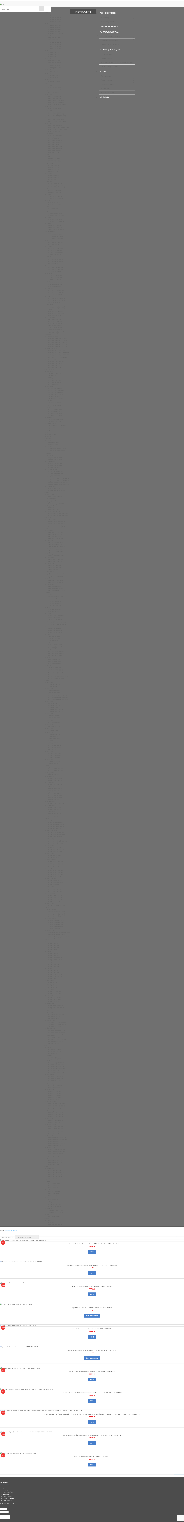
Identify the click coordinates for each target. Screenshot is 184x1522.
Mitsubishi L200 (51, 360)
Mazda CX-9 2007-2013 (54, 997)
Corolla (49, 613)
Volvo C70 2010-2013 (54, 692)
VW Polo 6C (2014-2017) (55, 415)
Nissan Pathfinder (52, 830)
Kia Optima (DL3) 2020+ (54, 1059)
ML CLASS (50, 310)
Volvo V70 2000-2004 (54, 734)
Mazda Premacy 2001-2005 (56, 1007)
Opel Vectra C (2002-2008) (55, 577)
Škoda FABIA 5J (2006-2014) (55, 1017)
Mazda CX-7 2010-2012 (54, 993)
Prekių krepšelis (7, 1496)
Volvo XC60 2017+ (53, 750)
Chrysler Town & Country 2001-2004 (58, 481)
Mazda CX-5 (50, 984)
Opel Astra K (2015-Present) (56, 538)
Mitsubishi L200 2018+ (54, 367)
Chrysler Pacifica (52, 469)
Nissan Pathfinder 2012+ (55, 836)
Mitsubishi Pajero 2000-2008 (56, 350)
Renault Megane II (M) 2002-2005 (57, 1138)
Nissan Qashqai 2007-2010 (56, 823)
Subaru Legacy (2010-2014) (56, 922)
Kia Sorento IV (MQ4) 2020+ (56, 1072)
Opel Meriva (50, 557)
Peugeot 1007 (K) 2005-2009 (56, 803)
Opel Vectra (50, 575)
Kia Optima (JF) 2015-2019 (55, 1057)
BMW (47, 83)
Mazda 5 (49, 963)
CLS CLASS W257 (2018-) (55, 302)
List (182, 1237)
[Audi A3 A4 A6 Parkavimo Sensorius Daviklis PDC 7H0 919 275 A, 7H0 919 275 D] (23, 1240)
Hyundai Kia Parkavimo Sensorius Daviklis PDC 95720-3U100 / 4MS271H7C (92, 1350)
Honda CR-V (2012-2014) (55, 1174)
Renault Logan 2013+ (54, 1122)
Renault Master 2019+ (54, 1134)
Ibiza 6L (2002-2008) (53, 1186)
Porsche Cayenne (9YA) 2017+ (56, 527)
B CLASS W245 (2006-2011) (55, 242)
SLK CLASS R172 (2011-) (55, 294)
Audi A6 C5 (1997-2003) (54, 43)
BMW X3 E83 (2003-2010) (55, 143)
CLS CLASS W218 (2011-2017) (56, 300)
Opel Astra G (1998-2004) (55, 532)
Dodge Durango (51, 502)
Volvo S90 (50, 721)
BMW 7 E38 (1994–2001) (55, 125)
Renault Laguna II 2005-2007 (56, 1116)
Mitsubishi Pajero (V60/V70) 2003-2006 (59, 352)
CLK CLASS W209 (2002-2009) (56, 308)
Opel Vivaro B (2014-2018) (55, 582)
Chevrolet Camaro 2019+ (55, 452)
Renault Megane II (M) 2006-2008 (57, 1139)
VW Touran (50, 431)
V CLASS (49, 273)
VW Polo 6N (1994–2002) (55, 410)
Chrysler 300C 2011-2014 (55, 465)
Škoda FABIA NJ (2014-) (54, 1018)
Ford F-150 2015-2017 (54, 169)
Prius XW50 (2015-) (53, 648)
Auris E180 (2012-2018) (54, 604)
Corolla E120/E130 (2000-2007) (56, 615)
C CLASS (49, 246)
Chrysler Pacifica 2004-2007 (56, 471)
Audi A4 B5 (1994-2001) (54, 25)
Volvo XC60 (50, 744)
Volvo (47, 680)
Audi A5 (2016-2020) (53, 39)
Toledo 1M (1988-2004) (54, 1203)
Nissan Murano (51, 869)
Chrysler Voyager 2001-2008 (56, 488)
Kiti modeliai (50, 1003)
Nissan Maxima (51, 859)
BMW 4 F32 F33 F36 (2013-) (55, 108)
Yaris (48, 634)
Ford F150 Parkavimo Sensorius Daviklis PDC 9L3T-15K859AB (92, 1286)
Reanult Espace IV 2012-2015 (56, 1107)
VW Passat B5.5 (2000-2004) (56, 390)
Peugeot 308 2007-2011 (55, 794)
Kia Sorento (50, 1061)
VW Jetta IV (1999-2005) (54, 402)
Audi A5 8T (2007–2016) (54, 37)
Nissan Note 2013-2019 (55, 892)
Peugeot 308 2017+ (53, 799)
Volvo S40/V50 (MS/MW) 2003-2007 (58, 698)
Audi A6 (49, 41)
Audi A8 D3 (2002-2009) (54, 62)
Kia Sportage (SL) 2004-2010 (56, 1076)
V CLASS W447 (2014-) (54, 279)
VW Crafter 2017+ (53, 375)
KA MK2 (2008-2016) (53, 208)
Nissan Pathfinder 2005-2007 (56, 832)
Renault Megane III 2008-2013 (56, 1141)
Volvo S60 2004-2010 (54, 705)
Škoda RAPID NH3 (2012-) (55, 1041)
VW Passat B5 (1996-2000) (55, 388)
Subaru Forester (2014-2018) (56, 915)
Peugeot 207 (50, 782)
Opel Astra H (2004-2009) (55, 534)
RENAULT (48, 1082)
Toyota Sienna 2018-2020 (55, 671)
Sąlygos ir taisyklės (8, 1498)
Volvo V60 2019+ (53, 730)
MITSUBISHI (49, 335)
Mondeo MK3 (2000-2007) (55, 183)
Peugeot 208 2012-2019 (55, 788)
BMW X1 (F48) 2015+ (54, 137)
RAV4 (48, 657)
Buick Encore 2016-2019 (55, 1224)
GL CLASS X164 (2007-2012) (56, 331)
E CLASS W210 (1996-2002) (55, 258)
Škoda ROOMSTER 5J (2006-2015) (57, 1040)
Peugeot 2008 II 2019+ (54, 809)
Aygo (48, 607)
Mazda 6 (49, 968)
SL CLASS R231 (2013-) (54, 287)
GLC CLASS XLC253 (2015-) (55, 329)
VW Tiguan (50, 429)
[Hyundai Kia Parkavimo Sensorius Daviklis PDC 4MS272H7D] (18, 1304)
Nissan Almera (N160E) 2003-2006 (57, 842)
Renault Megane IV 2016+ (55, 1145)
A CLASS (49, 233)
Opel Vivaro (50, 579)
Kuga (48, 200)
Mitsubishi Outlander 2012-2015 (57, 344)
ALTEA (48, 1197)
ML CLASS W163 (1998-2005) (56, 312)
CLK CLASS (50, 304)
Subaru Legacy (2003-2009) (56, 920)
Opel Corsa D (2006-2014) (55, 544)
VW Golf (49, 377)
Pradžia (2, 1230)
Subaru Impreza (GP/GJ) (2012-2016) (58, 936)
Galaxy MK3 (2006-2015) (55, 227)
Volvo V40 (50, 725)
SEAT (47, 1180)
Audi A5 (49, 35)
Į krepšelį (92, 1252)
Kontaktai (5, 1489)
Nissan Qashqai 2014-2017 (56, 826)
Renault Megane (52, 1136)
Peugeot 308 (50, 792)
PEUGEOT (48, 765)
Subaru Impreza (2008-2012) (56, 934)
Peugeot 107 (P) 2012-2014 (55, 771)
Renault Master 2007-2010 (55, 1128)
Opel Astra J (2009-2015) (55, 536)
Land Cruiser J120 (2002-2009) (56, 653)
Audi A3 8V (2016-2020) (54, 22)
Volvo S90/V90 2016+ (54, 723)
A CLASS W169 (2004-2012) (55, 237)
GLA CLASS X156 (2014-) (55, 325)
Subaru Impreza (51, 930)
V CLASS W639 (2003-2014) (55, 277)
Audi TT (49, 64)
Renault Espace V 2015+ (55, 1109)
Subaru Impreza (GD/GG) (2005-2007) (59, 932)
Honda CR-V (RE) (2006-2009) (56, 1170)
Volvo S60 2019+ (53, 707)
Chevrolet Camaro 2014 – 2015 (57, 448)
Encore (49, 1220)
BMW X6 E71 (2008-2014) (55, 150)
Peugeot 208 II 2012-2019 (55, 790)
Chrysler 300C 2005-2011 (55, 463)
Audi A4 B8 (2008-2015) (54, 31)
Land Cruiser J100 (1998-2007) (56, 652)
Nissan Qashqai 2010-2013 (56, 824)
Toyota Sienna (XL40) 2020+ (56, 673)
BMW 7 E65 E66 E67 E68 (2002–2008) (58, 127)
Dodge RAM (50, 506)
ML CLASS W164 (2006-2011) (56, 314)
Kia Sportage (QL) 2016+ (55, 1080)
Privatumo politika (8, 1500)
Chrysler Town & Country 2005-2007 (58, 483)
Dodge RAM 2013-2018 (54, 508)
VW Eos (49, 433)
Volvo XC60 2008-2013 (54, 746)
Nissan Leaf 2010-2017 (54, 855)
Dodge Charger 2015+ (54, 500)
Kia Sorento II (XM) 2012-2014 (56, 1068)
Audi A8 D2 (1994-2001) (54, 60)
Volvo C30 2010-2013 (54, 686)
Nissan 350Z (50, 903)
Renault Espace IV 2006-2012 (56, 1105)
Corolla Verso (51, 621)
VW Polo (49, 408)
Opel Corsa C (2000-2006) (55, 542)
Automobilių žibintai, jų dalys (110, 49)
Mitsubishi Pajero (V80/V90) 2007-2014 (59, 354)
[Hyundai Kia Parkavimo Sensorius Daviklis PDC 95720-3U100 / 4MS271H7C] (19, 1347)
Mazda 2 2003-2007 (53, 944)
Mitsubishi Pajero (52, 348)
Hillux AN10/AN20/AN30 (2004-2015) (58, 677)
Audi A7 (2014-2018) (53, 54)
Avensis (49, 594)
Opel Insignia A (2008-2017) (56, 556)
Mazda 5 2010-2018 (53, 967)
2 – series (50, 91)
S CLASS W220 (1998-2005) (55, 267)
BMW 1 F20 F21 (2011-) (54, 89)
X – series (50, 133)
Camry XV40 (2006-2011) (55, 630)
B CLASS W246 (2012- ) (54, 244)
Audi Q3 (49, 70)
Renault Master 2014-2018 (55, 1132)
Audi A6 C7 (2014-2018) (54, 48)
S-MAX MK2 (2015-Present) (56, 221)
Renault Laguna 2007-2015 (56, 1113)
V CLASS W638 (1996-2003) (55, 275)
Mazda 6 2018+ (52, 978)
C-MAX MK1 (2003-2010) (55, 214)
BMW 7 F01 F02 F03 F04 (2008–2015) (58, 129)
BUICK (47, 1218)
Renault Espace (51, 1101)
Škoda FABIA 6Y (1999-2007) (56, 1015)
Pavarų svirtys (106, 76)
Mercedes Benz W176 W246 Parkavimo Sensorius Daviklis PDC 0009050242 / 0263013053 (92, 1393)
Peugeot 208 (50, 786)
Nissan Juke (50, 846)
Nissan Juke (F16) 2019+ (55, 851)
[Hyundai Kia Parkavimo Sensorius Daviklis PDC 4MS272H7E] (18, 1325)
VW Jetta (49, 400)
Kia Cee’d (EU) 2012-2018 (55, 1051)
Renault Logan (51, 1118)
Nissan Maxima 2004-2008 (55, 863)
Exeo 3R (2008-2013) (54, 1216)
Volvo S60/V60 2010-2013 (55, 709)
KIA (46, 1045)
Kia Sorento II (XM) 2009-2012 (56, 1066)
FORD (47, 154)
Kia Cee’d (49, 1047)
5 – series (50, 110)
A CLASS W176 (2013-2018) (55, 239)
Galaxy (49, 223)
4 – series (50, 106)
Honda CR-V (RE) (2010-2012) (56, 1172)
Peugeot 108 (50, 773)
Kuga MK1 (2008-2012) (54, 202)
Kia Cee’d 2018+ (52, 1053)
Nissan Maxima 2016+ (54, 867)
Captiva (49, 440)
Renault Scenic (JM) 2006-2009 (56, 1151)
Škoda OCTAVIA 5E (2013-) (55, 1026)
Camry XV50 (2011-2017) (55, 632)
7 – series (50, 123)
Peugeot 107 (50, 767)
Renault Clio (50, 1090)
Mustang (49, 173)
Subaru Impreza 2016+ (54, 938)
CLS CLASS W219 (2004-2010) (56, 298)
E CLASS (49, 256)
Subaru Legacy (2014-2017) (56, 924)
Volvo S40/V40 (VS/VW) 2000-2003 (58, 696)
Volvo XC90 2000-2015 (54, 761)
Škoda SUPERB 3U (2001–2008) (57, 1030)
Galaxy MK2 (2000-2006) (55, 225)
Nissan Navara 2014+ (54, 884)
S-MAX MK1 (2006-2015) (55, 219)
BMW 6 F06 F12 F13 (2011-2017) (57, 121)
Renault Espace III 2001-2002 (56, 1103)
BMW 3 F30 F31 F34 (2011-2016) (57, 104)
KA (47, 206)
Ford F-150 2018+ (53, 171)
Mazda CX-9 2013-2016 (54, 999)
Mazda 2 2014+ (52, 949)
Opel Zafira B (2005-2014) (55, 588)
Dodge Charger (51, 498)
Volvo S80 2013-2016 (54, 719)
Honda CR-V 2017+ (53, 1178)
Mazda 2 (49, 942)
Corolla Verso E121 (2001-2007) (57, 623)
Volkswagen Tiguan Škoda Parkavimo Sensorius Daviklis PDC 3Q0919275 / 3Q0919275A (92, 1435)
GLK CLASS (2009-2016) (54, 319)
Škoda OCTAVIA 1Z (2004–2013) (57, 1024)
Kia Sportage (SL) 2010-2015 (56, 1078)
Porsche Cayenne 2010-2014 (56, 523)
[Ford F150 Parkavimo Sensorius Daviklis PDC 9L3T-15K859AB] (18, 1283)
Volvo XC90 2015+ (53, 763)
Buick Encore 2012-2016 (55, 1222)
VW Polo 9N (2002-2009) (55, 411)
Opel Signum (50, 571)
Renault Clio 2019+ (53, 1099)
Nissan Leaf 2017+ (53, 857)
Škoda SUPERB (51, 1028)
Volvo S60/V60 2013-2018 (55, 711)
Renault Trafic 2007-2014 (55, 1162)
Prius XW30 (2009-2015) (55, 646)
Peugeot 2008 (51, 805)
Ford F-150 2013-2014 (54, 168)
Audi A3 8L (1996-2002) (54, 16)
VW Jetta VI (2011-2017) (54, 406)
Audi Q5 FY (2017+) (53, 77)
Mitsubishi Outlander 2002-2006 (57, 338)
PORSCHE (48, 517)
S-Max (49, 217)
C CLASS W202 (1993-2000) (55, 248)
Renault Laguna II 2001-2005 (56, 1114)
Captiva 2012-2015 (53, 444)
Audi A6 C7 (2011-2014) (54, 47)
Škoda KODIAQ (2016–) (54, 1043)
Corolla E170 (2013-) (54, 617)
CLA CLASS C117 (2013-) (55, 323)
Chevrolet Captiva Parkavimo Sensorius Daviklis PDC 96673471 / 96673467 (92, 1265)
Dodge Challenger (52, 494)
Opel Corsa (50, 540)
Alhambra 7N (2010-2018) (55, 1212)
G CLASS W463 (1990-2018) (55, 327)
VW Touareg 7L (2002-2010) (56, 419)
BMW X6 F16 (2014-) (53, 152)
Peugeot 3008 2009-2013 (55, 813)
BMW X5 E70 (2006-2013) (55, 148)
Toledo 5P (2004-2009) (54, 1205)
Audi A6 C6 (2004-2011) (54, 45)
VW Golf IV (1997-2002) (54, 379)
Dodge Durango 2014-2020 (56, 504)
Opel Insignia (51, 554)
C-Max (49, 212)
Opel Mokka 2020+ (53, 569)
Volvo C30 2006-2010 (54, 684)
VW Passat (50, 387)
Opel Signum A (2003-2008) (56, 573)
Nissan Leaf (50, 853)
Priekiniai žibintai (107, 54)
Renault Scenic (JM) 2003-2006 (56, 1149)
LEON (48, 1189)
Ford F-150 (50, 164)
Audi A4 (49, 23)
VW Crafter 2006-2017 (54, 373)
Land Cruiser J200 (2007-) (55, 655)
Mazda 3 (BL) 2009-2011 (55, 957)
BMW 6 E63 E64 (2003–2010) (56, 120)
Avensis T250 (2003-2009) (55, 596)
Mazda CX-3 (50, 980)
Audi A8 (49, 58)
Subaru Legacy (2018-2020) (56, 926)
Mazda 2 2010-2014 (53, 947)
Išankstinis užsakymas (92, 1316)
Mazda (48, 940)
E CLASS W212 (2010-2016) (55, 262)
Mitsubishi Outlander (53, 337)
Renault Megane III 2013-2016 (56, 1143)
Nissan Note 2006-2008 (55, 888)
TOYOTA (48, 592)
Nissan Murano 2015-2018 (55, 874)
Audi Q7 (49, 79)
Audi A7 (49, 50)
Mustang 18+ (52, 179)
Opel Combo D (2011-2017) (55, 552)
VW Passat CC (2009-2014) (55, 398)
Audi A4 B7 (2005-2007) (54, 29)
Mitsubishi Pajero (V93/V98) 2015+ (58, 358)
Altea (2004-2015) (53, 1199)
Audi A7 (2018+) (52, 56)
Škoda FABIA (50, 1013)
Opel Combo (50, 548)
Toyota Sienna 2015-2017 (55, 669)
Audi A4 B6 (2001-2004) (54, 27)
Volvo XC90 (50, 759)
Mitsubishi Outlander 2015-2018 (57, 346)
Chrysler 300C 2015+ (54, 467)
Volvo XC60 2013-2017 (54, 748)
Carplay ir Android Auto (109, 26)
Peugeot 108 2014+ (53, 775)
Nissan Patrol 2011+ (54, 901)
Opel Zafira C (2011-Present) (56, 590)
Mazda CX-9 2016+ (53, 1001)
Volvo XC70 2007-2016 (54, 757)
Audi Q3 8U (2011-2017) (54, 72)
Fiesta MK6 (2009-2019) (54, 193)
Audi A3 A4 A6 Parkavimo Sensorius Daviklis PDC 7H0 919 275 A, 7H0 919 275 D (92, 1244)
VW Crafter (50, 371)
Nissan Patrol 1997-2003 (55, 896)
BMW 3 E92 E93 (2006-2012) (56, 102)
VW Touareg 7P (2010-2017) (56, 421)
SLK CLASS (50, 289)
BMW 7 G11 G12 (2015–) (55, 131)
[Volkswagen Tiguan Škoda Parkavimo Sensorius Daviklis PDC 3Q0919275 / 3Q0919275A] (26, 1432)
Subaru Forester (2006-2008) (56, 911)
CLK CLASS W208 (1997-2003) (56, 306)
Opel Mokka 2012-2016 (54, 565)
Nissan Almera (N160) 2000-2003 (57, 840)
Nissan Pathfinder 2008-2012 (56, 834)
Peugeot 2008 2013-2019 (55, 807)
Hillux (48, 675)
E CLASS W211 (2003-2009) (55, 260)
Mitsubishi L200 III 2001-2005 (56, 362)
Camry (49, 627)
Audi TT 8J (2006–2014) (54, 68)
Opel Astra (50, 531)
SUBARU (48, 907)
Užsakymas (6, 1494)
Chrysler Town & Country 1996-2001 (58, 479)
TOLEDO (49, 1201)
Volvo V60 (50, 728)
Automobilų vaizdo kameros (110, 32)
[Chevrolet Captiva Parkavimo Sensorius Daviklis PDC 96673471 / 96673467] (22, 1262)
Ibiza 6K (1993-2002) (54, 1184)
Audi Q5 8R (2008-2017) (54, 75)
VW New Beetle (51, 435)
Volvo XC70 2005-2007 (54, 755)
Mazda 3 (49, 951)
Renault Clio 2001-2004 (54, 1091)
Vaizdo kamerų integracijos (111, 36)
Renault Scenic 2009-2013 (55, 1153)
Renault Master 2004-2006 (55, 1126)
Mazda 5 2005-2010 (53, 965)
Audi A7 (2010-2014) (53, 52)
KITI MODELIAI (51, 317)
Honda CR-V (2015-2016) (55, 1176)
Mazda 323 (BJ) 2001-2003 (55, 1005)
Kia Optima (50, 1055)
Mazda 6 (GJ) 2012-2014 (55, 974)
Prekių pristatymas (8, 1491)
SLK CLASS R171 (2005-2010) (56, 292)
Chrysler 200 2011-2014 (55, 458)
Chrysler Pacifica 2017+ (55, 475)
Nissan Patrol (51, 894)
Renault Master (51, 1124)
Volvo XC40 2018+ (53, 742)
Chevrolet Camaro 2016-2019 (56, 450)
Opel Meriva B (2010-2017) (55, 561)
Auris (48, 600)
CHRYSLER (48, 454)
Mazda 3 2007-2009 (53, 955)
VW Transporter (51, 423)
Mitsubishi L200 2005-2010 (55, 363)
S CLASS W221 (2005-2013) (55, 269)
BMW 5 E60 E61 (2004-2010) (56, 114)
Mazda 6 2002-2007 (53, 970)
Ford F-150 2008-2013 (54, 166)
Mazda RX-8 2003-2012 (54, 1009)
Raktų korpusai (106, 80)
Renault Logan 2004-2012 (55, 1120)
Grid (177, 1237)
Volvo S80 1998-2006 (54, 715)
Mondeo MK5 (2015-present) (56, 187)
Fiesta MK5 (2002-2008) (54, 191)
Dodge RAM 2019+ (53, 509)
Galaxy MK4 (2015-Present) (56, 229)
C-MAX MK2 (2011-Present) (56, 216)
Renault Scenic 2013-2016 (55, 1155)
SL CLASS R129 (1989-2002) (55, 283)
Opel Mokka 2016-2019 (54, 567)
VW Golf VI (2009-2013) (54, 383)
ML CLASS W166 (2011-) (54, 315)
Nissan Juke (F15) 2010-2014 (56, 847)
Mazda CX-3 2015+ (53, 982)
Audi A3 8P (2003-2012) (54, 18)
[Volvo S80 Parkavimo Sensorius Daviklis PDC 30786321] (18, 1453)
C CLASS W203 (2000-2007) (55, 250)
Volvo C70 (50, 688)
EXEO (48, 1214)
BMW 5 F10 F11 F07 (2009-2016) (57, 116)
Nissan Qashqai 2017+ (54, 828)
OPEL (47, 529)
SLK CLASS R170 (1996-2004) (56, 290)
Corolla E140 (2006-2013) (55, 619)
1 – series (50, 85)
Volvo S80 (50, 713)
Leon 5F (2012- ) (52, 1195)
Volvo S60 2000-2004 (54, 703)
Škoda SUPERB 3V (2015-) (55, 1034)
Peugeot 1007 (51, 801)
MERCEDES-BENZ (50, 231)
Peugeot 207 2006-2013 (55, 784)
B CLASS (49, 241)
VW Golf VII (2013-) (53, 385)
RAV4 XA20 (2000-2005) (54, 659)
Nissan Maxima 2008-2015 (55, 865)
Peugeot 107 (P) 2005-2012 (55, 769)
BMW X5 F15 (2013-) (53, 144)
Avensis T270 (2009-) (54, 598)
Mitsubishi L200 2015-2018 (55, 365)
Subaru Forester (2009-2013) (56, 913)
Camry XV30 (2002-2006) (55, 629)
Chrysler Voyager (52, 486)
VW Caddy (50, 436)
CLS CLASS (50, 296)
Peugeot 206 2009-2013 (55, 780)
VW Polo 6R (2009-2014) (55, 413)
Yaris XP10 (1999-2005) (54, 636)
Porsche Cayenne (52, 519)
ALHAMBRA (50, 1209)
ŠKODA (48, 1011)
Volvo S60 (50, 702)
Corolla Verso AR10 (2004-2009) (57, 625)
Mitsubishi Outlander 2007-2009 (57, 340)
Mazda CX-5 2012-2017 (54, 986)
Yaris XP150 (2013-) (53, 640)
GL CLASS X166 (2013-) (54, 333)
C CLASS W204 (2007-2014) (55, 252)
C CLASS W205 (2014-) (54, 254)
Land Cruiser (50, 650)
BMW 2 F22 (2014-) (53, 93)
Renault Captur (51, 1084)
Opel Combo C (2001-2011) (55, 550)
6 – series (50, 118)
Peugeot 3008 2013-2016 (55, 815)
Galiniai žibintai (106, 58)
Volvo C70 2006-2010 (54, 690)
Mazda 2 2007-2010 (53, 945)
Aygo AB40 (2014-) (53, 611)
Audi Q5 (49, 73)
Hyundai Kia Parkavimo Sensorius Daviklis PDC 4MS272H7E (92, 1329)
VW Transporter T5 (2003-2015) (57, 427)
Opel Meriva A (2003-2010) (55, 559)
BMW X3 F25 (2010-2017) (55, 141)
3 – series (50, 95)
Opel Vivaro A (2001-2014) (55, 581)
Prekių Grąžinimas (8, 1493)
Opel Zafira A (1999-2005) (55, 586)
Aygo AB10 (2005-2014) (54, 609)
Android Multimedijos (108, 13)
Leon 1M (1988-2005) (54, 1191)
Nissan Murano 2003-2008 (55, 871)
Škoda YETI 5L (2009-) (54, 1038)
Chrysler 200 (50, 456)
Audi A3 (49, 14)
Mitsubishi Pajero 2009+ (55, 356)
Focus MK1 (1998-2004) (54, 158)
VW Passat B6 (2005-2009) (55, 392)
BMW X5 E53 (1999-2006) (55, 146)
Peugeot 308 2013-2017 (55, 798)
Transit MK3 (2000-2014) (55, 196)
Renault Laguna (51, 1111)
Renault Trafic (51, 1159)
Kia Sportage (50, 1074)
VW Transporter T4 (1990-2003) (57, 425)
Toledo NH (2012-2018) (54, 1207)
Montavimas (104, 97)
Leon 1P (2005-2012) (54, 1193)
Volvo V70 (50, 732)
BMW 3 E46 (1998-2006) (54, 98)
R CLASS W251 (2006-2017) (55, 321)
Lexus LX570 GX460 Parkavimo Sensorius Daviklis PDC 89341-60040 (92, 1371)
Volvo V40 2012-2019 (54, 726)
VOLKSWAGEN (50, 369)
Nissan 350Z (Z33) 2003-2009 (56, 905)
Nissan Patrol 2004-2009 (55, 899)
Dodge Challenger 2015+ (55, 496)
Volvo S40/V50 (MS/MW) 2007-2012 (58, 700)
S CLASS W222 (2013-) (54, 271)
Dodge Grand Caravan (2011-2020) (58, 515)
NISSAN (48, 819)
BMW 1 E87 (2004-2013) (54, 87)
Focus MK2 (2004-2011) (54, 160)
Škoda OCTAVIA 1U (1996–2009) (57, 1022)
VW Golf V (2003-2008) (54, 381)
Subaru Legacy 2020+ (54, 928)
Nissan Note (50, 886)
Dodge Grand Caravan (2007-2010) (58, 513)
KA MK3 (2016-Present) (54, 210)
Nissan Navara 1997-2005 (55, 880)
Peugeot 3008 (51, 811)
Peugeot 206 (50, 776)
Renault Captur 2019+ (54, 1088)
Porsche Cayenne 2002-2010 (56, 521)
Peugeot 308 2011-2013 (55, 796)
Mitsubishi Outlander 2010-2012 (57, 342)
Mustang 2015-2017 (54, 177)
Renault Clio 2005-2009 (54, 1093)
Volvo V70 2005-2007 (54, 736)
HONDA (48, 1166)
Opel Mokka (50, 563)
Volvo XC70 (50, 751)
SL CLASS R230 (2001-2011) (55, 285)
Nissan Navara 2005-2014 (55, 882)
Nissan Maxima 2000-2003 (55, 861)
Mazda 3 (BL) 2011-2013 (55, 959)
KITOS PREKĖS (104, 71)
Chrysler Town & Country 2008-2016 (58, 484)
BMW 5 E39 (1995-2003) (54, 112)
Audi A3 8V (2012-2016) (54, 20)
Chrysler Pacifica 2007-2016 (56, 473)
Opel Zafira (50, 584)
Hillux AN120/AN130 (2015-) (56, 678)
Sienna (49, 665)
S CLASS (49, 266)
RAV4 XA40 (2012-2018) (54, 663)
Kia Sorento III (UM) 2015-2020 (56, 1070)
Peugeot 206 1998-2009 (55, 778)
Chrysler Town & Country (54, 477)
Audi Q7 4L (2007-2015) (54, 81)
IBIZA (48, 1182)
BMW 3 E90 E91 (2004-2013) (56, 100)
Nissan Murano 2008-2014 (55, 872)
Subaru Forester (51, 909)
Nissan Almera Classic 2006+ (56, 844)
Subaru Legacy (51, 919)
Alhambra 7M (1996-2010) (55, 1211)
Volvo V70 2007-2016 (54, 738)
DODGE (48, 492)
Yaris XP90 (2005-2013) (54, 638)
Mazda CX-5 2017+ (53, 988)
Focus (48, 156)
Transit (49, 194)
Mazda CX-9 (50, 995)
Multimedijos (105, 18)
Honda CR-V (50, 1168)
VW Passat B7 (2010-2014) (55, 394)
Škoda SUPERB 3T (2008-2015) (56, 1032)
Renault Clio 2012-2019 (54, 1097)
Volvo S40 (50, 694)
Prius (48, 642)
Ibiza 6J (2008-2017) (53, 1187)
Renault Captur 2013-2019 (55, 1086)
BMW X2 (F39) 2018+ (54, 139)
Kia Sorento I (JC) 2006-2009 (56, 1065)
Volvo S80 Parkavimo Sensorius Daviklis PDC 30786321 (92, 1456)
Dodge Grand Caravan (53, 511)
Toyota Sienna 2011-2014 (55, 667)
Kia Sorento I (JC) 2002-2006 (56, 1063)
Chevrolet (48, 438)
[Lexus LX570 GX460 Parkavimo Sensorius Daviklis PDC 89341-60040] (20, 1368)
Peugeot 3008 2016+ (54, 817)
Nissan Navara (51, 878)
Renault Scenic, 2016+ (54, 1157)
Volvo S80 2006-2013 (54, 717)
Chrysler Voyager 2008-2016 (56, 490)
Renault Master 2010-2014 (55, 1130)
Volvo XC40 (50, 740)
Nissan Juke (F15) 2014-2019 (56, 849)
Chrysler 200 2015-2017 (55, 459)
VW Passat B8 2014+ (54, 396)
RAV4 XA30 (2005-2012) (54, 661)
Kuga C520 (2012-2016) (54, 204)
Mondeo (49, 181)
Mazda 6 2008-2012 (53, 972)
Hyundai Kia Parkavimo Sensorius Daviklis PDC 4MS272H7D (92, 1308)
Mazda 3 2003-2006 (53, 953)
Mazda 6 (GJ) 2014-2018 (55, 976)
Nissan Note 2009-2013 (55, 890)
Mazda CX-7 (50, 990)
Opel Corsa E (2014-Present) (56, 546)
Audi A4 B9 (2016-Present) (55, 33)
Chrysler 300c (51, 461)
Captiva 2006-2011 (53, 442)
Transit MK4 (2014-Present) (56, 198)
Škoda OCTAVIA (51, 1020)
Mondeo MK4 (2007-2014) (55, 185)
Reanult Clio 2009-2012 (54, 1095)
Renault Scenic (51, 1147)
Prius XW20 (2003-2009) (55, 644)
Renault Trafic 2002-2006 (55, 1161)
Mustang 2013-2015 (54, 175)
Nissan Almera (51, 838)
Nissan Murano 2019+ (54, 876)
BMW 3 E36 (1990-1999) (54, 96)
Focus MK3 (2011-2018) (54, 162)
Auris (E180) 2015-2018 (54, 605)
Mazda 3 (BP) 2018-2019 (55, 961)
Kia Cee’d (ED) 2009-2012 (55, 1049)
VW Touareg (50, 417)
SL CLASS (49, 281)
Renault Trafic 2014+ (54, 1164)
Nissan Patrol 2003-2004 (55, 897)
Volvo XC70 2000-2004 (54, 753)
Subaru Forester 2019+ (55, 917)
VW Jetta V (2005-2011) (54, 404)
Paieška (41, 8)
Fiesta (48, 189)
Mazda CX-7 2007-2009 (54, 992)
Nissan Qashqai (51, 821)
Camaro (49, 446)
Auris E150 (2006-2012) (54, 602)
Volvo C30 (50, 682)
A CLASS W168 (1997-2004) (55, 235)
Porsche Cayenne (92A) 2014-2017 (58, 525)
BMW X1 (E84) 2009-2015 (55, 135)
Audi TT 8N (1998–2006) (54, 66)
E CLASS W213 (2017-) (54, 264)
